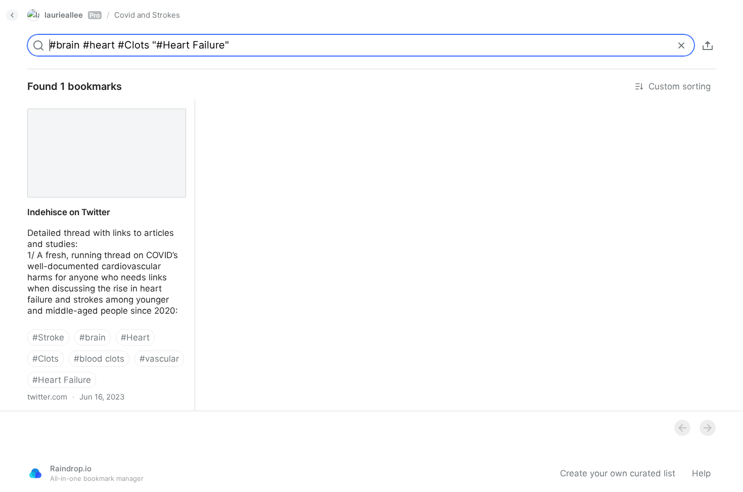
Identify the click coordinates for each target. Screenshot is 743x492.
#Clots (45, 359)
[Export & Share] (708, 45)
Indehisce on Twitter (59, 105)
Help (701, 473)
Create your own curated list (617, 473)
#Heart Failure (61, 380)
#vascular (159, 359)
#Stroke (48, 337)
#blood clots (99, 359)
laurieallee (72, 15)
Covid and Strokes (147, 15)
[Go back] (12, 15)
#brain (92, 337)
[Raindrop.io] (35, 473)
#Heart (135, 337)
